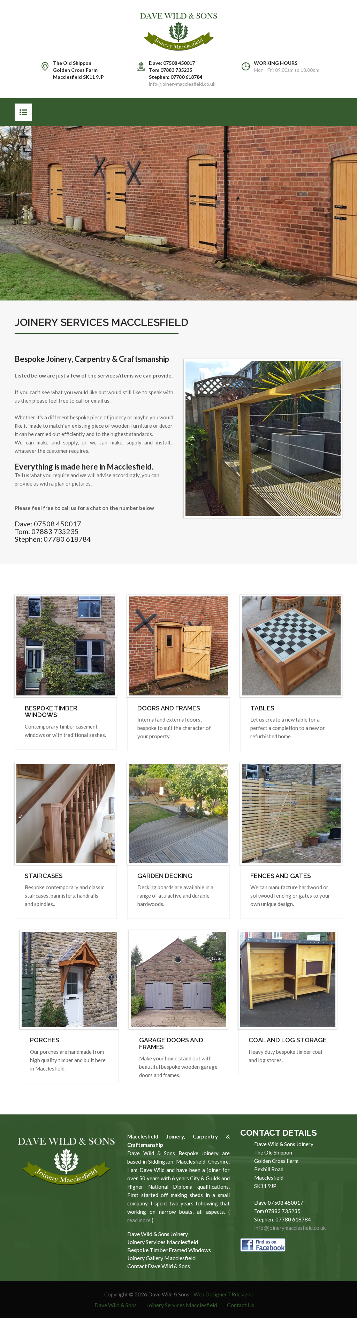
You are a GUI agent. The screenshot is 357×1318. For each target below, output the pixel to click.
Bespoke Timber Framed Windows (169, 1250)
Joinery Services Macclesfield (162, 1242)
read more (139, 1220)
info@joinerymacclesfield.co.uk (182, 84)
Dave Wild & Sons (115, 1305)
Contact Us (240, 1305)
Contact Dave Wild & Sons (158, 1266)
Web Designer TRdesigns (223, 1294)
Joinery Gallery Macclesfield (161, 1258)
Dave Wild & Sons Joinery (157, 1234)
